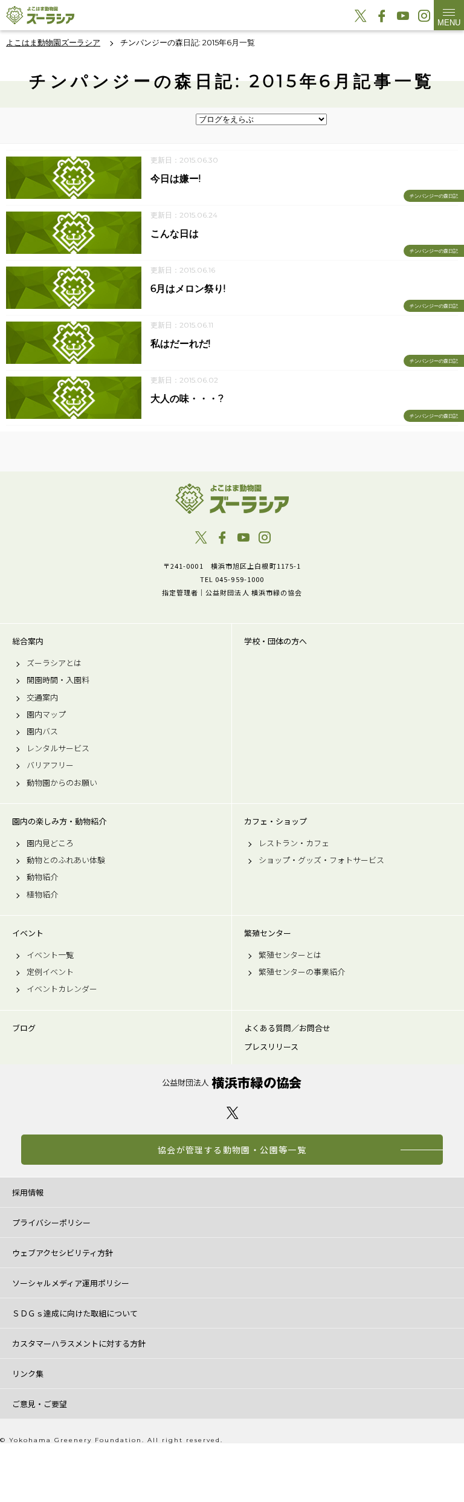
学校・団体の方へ (275, 641)
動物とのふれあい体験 (66, 860)
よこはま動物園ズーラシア (232, 499)
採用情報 (28, 1192)
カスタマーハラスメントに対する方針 (79, 1343)
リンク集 (28, 1373)
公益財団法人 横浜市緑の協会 (232, 1082)
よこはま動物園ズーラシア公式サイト (40, 15)
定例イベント (50, 971)
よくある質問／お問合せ (287, 1028)
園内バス (42, 731)
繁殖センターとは (290, 955)
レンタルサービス (58, 748)
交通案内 (42, 697)
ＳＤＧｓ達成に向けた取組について (75, 1313)
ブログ (24, 1028)
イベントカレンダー (62, 988)
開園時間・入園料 (58, 680)
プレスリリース (271, 1046)
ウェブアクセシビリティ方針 (62, 1252)
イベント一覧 (50, 955)
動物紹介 (42, 877)
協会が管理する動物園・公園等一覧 (232, 1150)
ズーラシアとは (54, 663)
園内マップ (46, 714)
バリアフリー (50, 765)
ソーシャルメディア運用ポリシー (70, 1283)
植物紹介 (42, 894)
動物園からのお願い (62, 782)
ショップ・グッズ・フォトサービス (321, 860)
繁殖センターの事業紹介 (302, 971)
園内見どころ (50, 843)
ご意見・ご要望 (39, 1404)
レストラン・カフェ (294, 843)
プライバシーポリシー (51, 1222)
